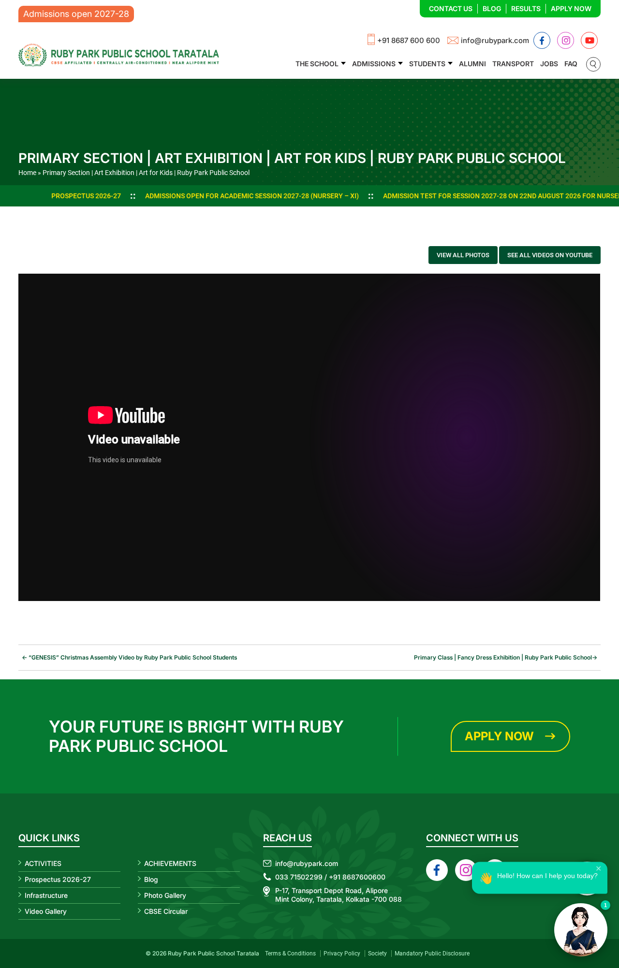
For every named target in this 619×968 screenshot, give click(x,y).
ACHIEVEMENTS (170, 863)
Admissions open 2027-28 (76, 14)
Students (427, 63)
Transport (513, 63)
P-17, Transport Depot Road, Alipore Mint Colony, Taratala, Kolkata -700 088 (338, 894)
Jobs (549, 63)
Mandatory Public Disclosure (432, 953)
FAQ (570, 63)
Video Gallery (46, 911)
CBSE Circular (166, 911)
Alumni (472, 63)
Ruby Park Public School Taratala (213, 953)
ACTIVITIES (43, 863)
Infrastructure (46, 895)
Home (27, 172)
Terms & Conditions (290, 953)
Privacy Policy (342, 953)
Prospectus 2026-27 (36, 196)
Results (526, 8)
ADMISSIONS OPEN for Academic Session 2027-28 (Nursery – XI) (202, 196)
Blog (492, 8)
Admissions (374, 63)
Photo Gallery (165, 895)
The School (317, 63)
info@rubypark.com (495, 40)
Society (377, 953)
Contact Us (450, 8)
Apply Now (571, 8)
